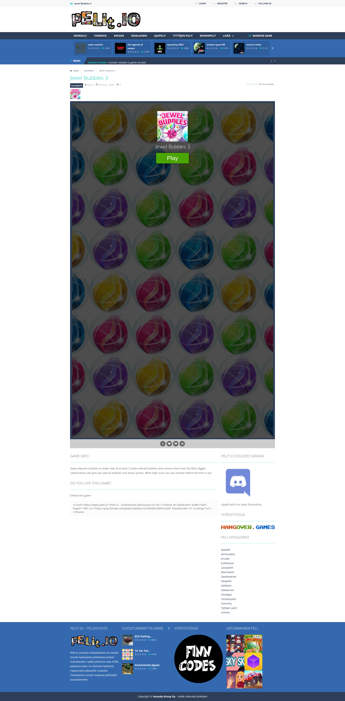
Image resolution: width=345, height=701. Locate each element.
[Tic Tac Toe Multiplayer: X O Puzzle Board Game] (127, 654)
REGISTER (222, 3)
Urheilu (225, 612)
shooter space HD (216, 44)
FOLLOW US (264, 3)
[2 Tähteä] (250, 84)
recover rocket (253, 44)
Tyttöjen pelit (183, 35)
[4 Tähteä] (255, 84)
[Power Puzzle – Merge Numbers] (253, 661)
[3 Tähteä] (253, 84)
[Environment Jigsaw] (127, 668)
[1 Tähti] (248, 84)
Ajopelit (160, 35)
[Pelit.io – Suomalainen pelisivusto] (106, 19)
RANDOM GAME (262, 35)
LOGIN (202, 3)
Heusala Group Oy (164, 696)
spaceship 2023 (175, 44)
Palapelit (226, 581)
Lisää (226, 35)
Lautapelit (89, 70)
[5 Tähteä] (257, 84)
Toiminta (100, 35)
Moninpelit (208, 35)
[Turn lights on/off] (162, 443)
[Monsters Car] (253, 679)
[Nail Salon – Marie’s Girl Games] (235, 679)
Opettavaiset (228, 576)
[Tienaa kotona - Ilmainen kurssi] (198, 658)
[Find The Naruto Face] (235, 643)
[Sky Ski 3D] (235, 661)
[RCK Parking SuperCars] (127, 639)
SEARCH (243, 3)
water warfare (95, 44)
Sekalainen (139, 35)
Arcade (119, 35)
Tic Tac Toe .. (142, 650)
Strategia (226, 594)
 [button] (175, 443)
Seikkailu (80, 35)
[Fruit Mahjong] (253, 643)
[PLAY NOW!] (80, 48)
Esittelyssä (227, 563)
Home (76, 70)
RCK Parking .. (143, 636)
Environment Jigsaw (147, 665)
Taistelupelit (228, 599)
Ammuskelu (228, 554)
